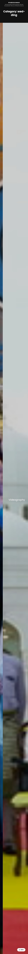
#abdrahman (14, 2)
